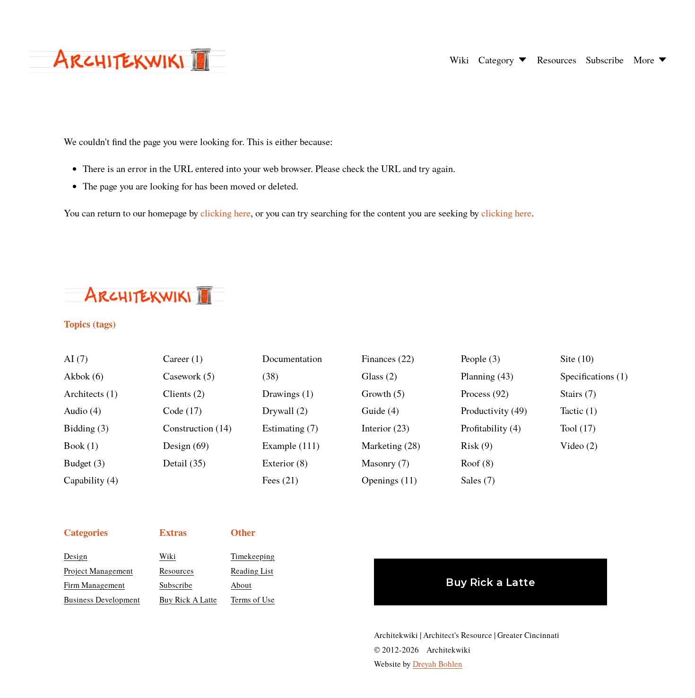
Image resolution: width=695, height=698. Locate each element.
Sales (476, 479)
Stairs (576, 393)
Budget (83, 462)
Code (181, 410)
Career (181, 358)
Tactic (577, 410)
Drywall (283, 410)
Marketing (389, 445)
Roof (475, 462)
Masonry (384, 462)
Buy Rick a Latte (490, 582)
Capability (89, 479)
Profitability (489, 427)
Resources (556, 59)
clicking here (225, 212)
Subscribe (605, 59)
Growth (381, 393)
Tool (576, 427)
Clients (182, 393)
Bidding (84, 427)
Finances (386, 358)
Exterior (283, 462)
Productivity (492, 410)
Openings (388, 479)
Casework (187, 375)
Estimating (288, 427)
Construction (195, 427)
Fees (278, 479)
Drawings (286, 393)
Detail (182, 462)
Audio (81, 410)
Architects (89, 393)
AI (74, 358)
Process (483, 393)
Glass (378, 375)
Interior (384, 427)
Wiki (459, 59)
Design (184, 445)
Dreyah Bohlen (437, 663)
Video (577, 445)
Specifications (592, 375)
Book (79, 445)
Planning (485, 375)
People (479, 358)
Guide (379, 410)
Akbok (82, 375)
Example (289, 445)
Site (575, 358)
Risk (475, 445)
